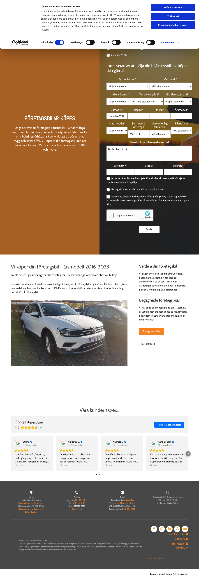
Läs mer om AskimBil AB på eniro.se (169, 573)
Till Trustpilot (180, 543)
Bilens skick (181, 123)
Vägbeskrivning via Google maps (31, 503)
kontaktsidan (128, 500)
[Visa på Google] (18, 443)
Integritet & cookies (155, 558)
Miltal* (160, 110)
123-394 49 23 (129, 509)
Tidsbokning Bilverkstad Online (122, 503)
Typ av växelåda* (149, 94)
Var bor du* (170, 79)
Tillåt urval (173, 16)
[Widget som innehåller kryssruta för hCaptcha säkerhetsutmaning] (129, 215)
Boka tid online (31, 512)
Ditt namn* (120, 165)
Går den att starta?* (177, 94)
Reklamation (77, 509)
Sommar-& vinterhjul (138, 125)
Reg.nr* (138, 110)
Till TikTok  (182, 548)
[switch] (90, 42)
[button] (151, 331)
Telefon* (178, 165)
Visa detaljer (168, 42)
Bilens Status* (120, 94)
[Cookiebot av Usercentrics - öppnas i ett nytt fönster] (20, 42)
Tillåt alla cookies (173, 7)
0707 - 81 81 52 (78, 503)
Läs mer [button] (19, 465)
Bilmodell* (117, 110)
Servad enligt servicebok (160, 125)
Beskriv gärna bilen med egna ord (149, 142)
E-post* (149, 165)
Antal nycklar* (117, 123)
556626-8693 (79, 506)
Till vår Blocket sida (176, 534)
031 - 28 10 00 (81, 500)
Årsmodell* (181, 110)
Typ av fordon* (128, 79)
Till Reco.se (181, 538)
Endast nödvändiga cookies (173, 25)
